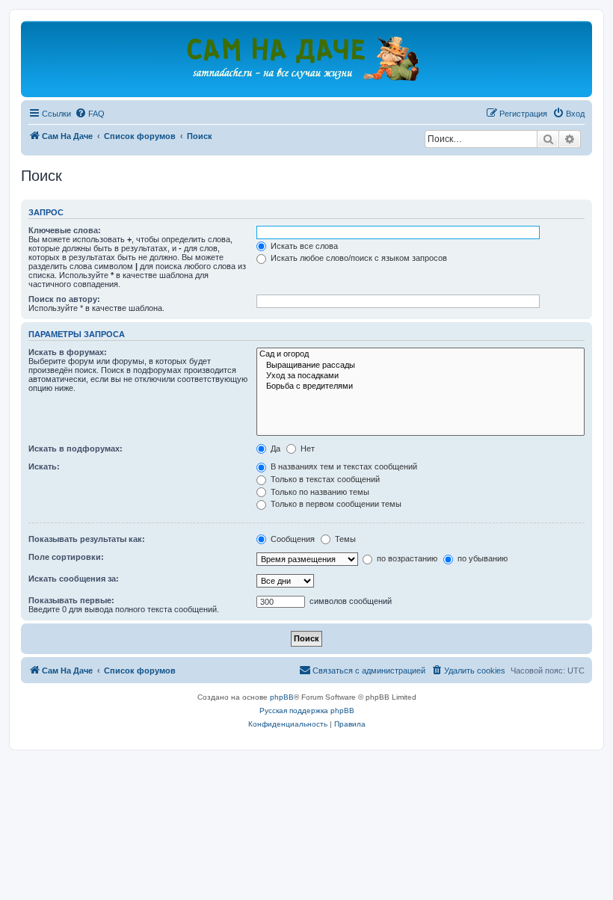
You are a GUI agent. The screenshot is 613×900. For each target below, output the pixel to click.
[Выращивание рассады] (420, 365)
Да (274, 448)
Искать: (44, 466)
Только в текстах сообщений (324, 479)
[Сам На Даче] (306, 58)
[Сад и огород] (420, 354)
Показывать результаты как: (86, 538)
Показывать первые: (71, 600)
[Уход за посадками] (420, 376)
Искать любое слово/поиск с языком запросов (357, 257)
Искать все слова (303, 245)
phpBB (282, 697)
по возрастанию (406, 558)
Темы (344, 538)
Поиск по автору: (64, 299)
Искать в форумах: (67, 352)
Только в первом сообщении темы (334, 503)
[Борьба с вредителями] (420, 386)
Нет (306, 448)
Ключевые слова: (64, 230)
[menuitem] (90, 114)
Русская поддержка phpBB (306, 710)
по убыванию (481, 558)
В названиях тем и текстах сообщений (342, 466)
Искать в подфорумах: (75, 448)
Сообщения (291, 538)
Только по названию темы (318, 491)
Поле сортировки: (66, 556)
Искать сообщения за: (73, 578)
